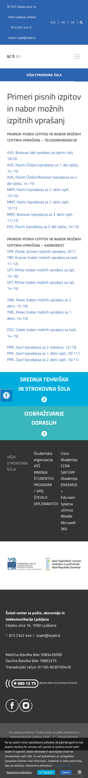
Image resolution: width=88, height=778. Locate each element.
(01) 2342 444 (20, 27)
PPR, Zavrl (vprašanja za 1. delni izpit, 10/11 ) (43, 353)
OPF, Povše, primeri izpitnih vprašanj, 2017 (41, 251)
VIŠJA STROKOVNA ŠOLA (17, 463)
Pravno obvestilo (68, 737)
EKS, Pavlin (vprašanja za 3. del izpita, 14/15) (43, 226)
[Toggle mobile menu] (77, 56)
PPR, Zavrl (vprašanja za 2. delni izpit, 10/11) (43, 359)
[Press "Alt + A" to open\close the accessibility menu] (6, 395)
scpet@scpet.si (26, 37)
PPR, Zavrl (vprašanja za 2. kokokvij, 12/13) (42, 347)
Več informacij (62, 765)
